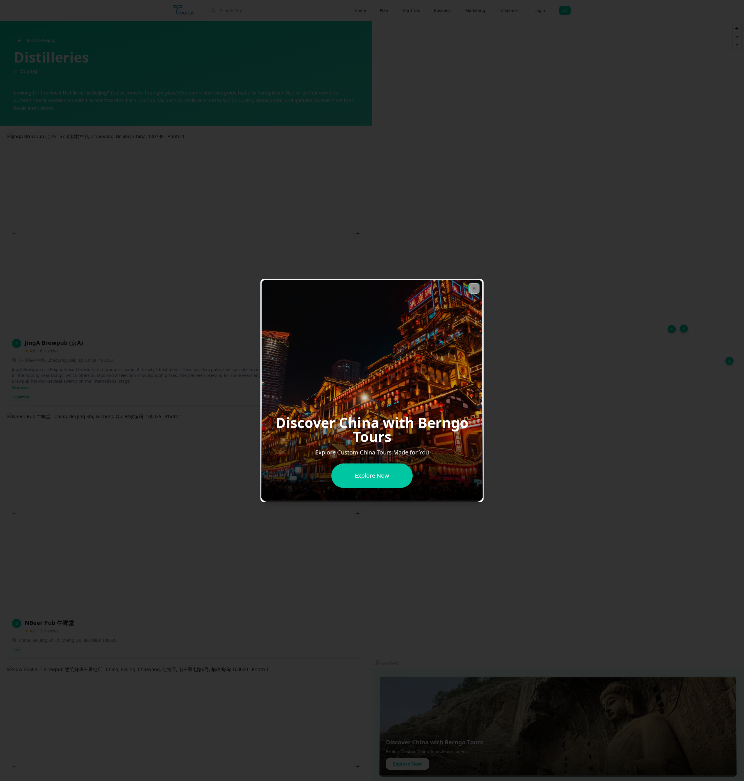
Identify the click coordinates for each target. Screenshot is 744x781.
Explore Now (372, 475)
